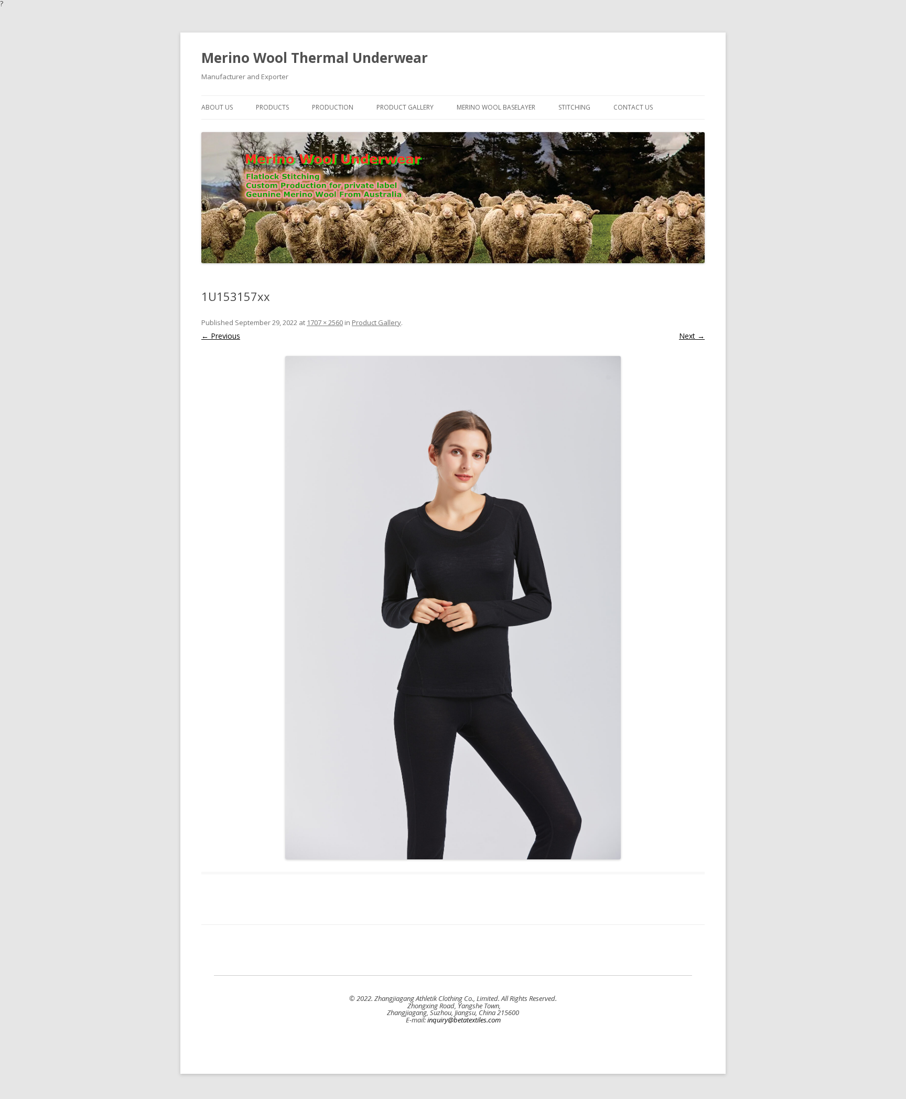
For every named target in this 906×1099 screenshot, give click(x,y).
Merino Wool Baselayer (496, 107)
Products (272, 107)
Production (332, 107)
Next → (692, 336)
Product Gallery (405, 107)
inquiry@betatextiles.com (464, 1020)
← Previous (220, 336)
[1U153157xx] (453, 607)
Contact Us (633, 107)
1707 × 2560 (325, 322)
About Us (217, 107)
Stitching (574, 107)
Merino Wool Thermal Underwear (314, 57)
